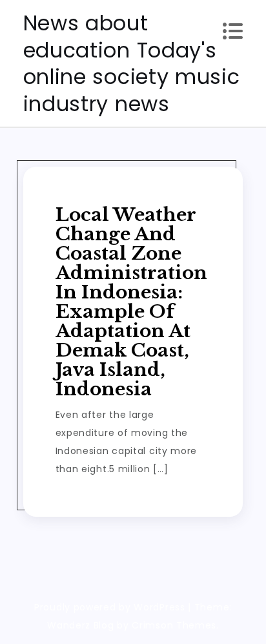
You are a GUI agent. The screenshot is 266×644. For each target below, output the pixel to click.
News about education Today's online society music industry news (131, 63)
